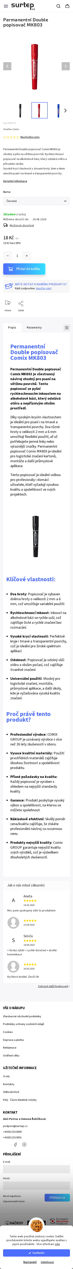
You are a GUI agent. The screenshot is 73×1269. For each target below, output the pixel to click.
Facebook (15, 1145)
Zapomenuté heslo (14, 1201)
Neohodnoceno (30, 137)
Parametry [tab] (34, 327)
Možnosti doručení (22, 225)
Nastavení (30, 1262)
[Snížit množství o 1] (7, 255)
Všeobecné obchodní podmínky (22, 1016)
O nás (6, 1076)
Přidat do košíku (28, 269)
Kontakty (8, 1084)
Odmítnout (47, 1262)
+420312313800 (12, 1132)
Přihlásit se (57, 1197)
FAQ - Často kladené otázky (20, 1100)
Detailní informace (15, 181)
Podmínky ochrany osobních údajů (23, 1024)
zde (57, 1244)
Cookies (8, 1032)
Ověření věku (11, 1056)
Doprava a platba (13, 1040)
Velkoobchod (11, 1092)
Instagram (24, 1145)
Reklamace (9, 1048)
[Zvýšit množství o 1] (26, 255)
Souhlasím (38, 1253)
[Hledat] (58, 6)
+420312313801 (12, 1138)
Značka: (11, 129)
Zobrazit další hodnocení (53, 986)
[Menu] (6, 6)
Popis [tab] (12, 327)
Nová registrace (12, 1196)
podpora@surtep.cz (15, 1126)
